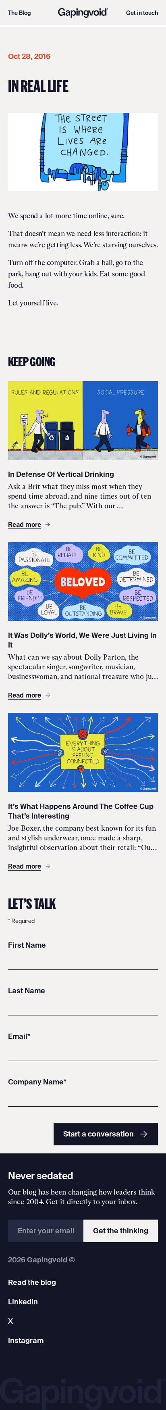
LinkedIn (23, 1301)
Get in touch (142, 13)
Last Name (26, 990)
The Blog (19, 13)
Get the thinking (120, 1230)
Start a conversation (98, 1134)
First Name (27, 945)
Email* (19, 1036)
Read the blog (32, 1282)
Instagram (26, 1340)
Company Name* (37, 1082)
